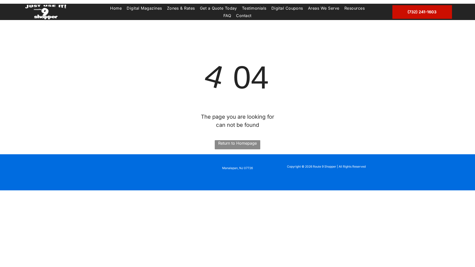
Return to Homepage (237, 143)
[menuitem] (116, 8)
